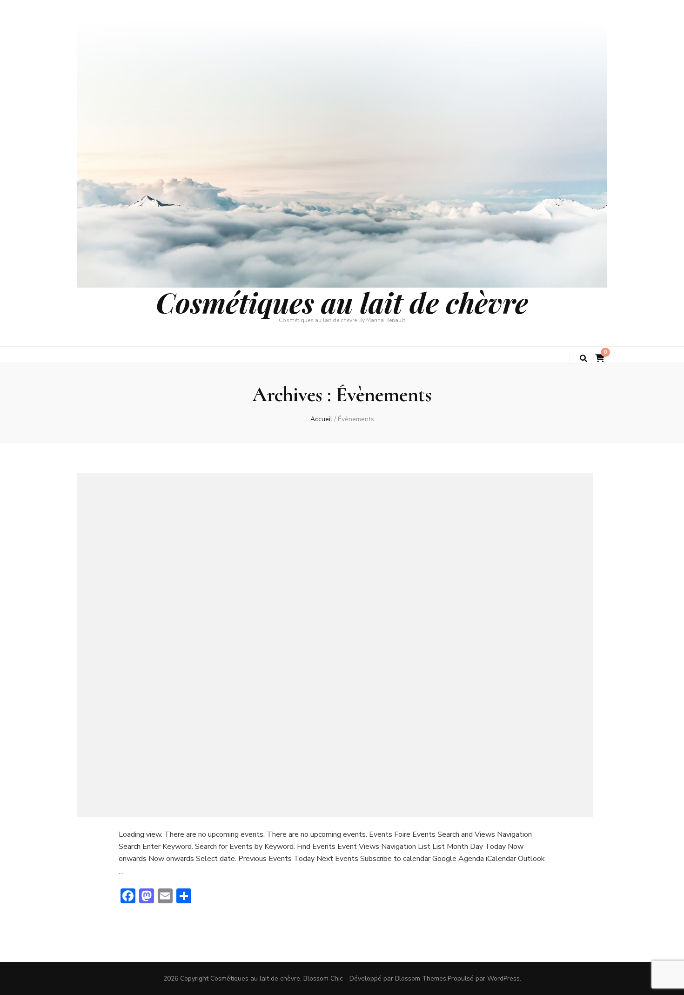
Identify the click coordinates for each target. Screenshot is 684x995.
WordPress (503, 978)
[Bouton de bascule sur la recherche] (583, 359)
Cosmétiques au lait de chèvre (342, 302)
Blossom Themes (420, 978)
